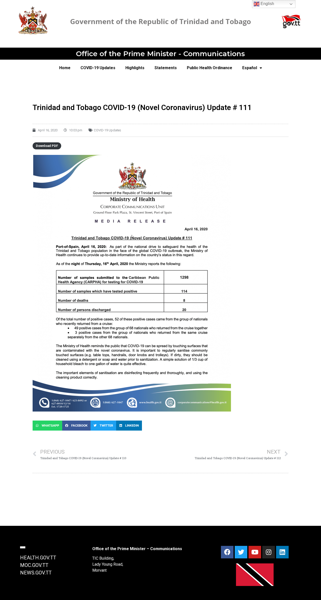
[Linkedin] (282, 552)
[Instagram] (268, 552)
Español (249, 67)
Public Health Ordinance (209, 67)
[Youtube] (255, 552)
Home (64, 67)
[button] (47, 426)
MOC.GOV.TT (34, 565)
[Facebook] (227, 552)
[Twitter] (241, 552)
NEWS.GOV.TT (36, 573)
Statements (165, 67)
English (267, 4)
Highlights (134, 67)
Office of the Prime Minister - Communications (160, 53)
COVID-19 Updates (98, 67)
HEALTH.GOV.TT (38, 558)
